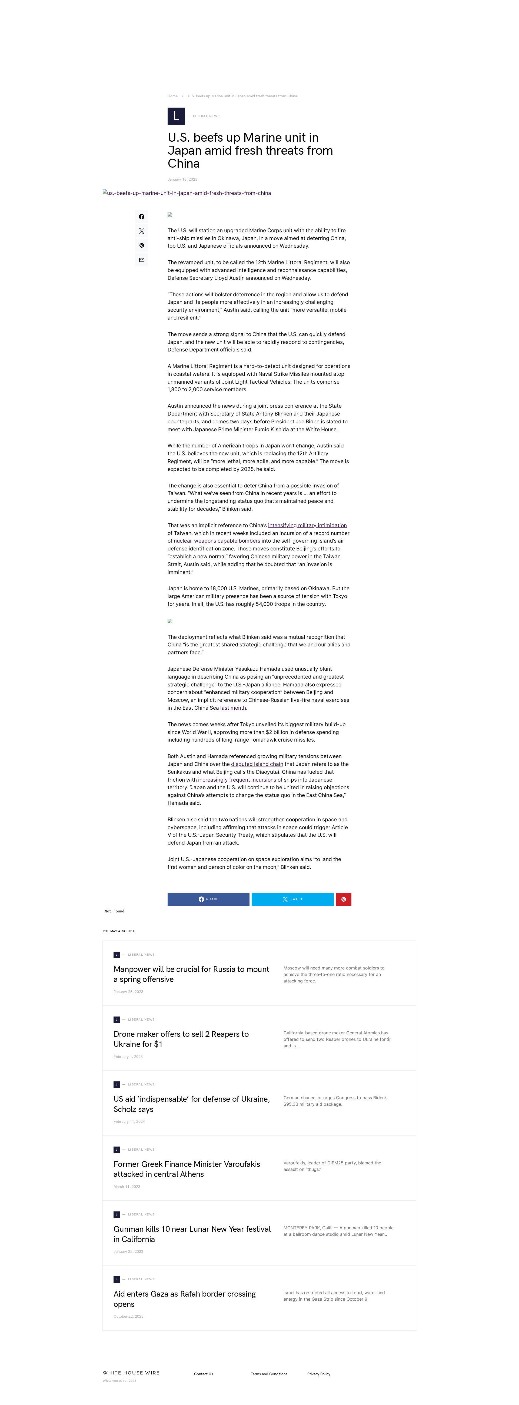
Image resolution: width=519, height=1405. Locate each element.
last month (233, 708)
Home (173, 96)
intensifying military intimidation (307, 525)
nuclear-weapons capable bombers (217, 540)
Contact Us (203, 1374)
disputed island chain (257, 764)
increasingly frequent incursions (237, 779)
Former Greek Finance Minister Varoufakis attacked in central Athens (187, 1170)
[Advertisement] (259, 38)
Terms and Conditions (269, 1374)
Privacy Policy (318, 1374)
